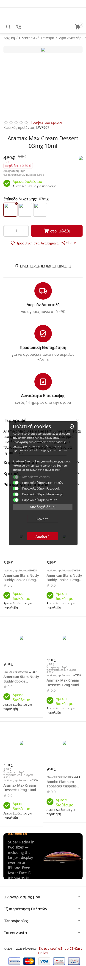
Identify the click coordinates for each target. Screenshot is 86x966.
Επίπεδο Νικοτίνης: (20, 198)
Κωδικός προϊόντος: (19, 127)
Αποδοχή (43, 536)
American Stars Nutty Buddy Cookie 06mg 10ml (21, 577)
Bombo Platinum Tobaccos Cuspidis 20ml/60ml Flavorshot (62, 784)
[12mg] (40, 210)
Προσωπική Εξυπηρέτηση (43, 347)
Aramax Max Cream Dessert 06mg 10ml (63, 682)
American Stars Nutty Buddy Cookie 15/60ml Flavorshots (21, 678)
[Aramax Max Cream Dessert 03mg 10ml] (43, 49)
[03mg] (10, 210)
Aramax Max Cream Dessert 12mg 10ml (19, 787)
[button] (68, 242)
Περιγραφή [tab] (14, 420)
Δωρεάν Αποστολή (43, 304)
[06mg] (25, 210)
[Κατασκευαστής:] (81, 157)
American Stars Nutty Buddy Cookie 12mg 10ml (64, 577)
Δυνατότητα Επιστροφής (43, 395)
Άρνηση (42, 519)
